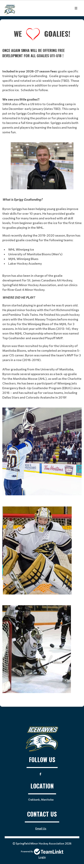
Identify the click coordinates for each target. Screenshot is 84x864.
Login (42, 857)
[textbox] (42, 25)
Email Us (40, 828)
